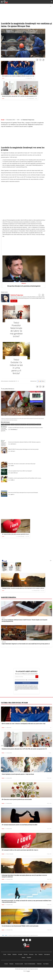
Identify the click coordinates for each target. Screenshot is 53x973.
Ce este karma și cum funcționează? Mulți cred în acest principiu (20, 926)
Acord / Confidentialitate (30, 963)
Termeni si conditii (19, 963)
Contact (6, 963)
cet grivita (39, 424)
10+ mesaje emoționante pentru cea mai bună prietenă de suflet (19, 824)
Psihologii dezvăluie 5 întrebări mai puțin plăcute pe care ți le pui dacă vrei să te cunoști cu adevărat (23, 588)
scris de (29, 78)
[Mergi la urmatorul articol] (50, 6)
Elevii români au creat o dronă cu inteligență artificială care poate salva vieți (18, 76)
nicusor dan (7, 424)
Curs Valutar (46, 963)
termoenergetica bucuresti (20, 424)
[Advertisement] (11, 436)
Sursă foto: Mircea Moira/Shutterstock (9, 56)
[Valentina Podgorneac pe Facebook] (39, 295)
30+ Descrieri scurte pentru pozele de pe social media (17, 799)
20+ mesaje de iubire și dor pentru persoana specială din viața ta (15, 534)
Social (3, 78)
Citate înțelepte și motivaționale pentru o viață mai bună (18, 774)
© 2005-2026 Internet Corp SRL (21, 969)
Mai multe (13, 301)
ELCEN (3, 424)
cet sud (12, 424)
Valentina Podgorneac (28, 119)
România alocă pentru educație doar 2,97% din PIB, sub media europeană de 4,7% (19, 96)
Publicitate (39, 963)
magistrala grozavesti (31, 424)
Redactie (11, 963)
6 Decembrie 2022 (10, 119)
